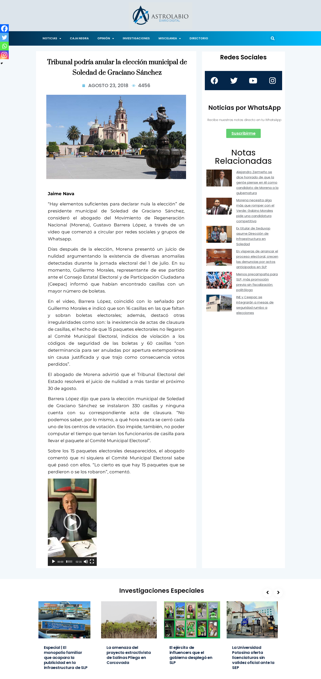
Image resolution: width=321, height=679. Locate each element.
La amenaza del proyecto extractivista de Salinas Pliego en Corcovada (129, 655)
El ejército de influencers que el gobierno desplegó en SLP (190, 655)
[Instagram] (4, 54)
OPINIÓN (103, 38)
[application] (72, 522)
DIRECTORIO (199, 38)
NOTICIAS (50, 38)
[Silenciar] (86, 561)
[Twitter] (4, 37)
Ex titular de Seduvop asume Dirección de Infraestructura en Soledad (253, 236)
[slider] (69, 561)
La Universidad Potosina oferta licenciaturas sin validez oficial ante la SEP (253, 657)
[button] (272, 38)
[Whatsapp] (4, 46)
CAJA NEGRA (79, 38)
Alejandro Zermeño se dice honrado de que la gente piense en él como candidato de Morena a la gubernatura (257, 182)
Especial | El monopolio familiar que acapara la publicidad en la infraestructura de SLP (66, 657)
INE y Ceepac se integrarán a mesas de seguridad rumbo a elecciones (255, 305)
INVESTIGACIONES (136, 38)
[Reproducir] (53, 561)
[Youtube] (253, 80)
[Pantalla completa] (92, 561)
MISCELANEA (168, 38)
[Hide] (1, 63)
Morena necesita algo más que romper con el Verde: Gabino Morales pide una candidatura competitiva (255, 210)
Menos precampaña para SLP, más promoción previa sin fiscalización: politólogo (257, 282)
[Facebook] (4, 28)
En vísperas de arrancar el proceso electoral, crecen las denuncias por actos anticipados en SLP (257, 259)
